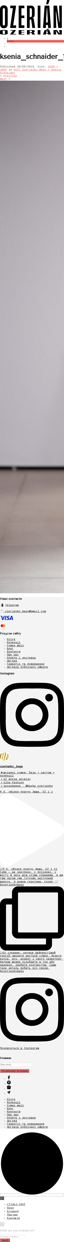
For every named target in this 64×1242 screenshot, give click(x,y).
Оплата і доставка (21, 658)
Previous (10, 76)
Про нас (13, 654)
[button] (7, 38)
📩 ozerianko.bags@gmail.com (23, 611)
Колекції (13, 642)
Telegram (12, 605)
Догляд (12, 661)
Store (11, 639)
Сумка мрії (15, 645)
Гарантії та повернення (25, 664)
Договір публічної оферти (27, 667)
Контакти (13, 651)
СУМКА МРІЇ (16, 1204)
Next (3, 79)
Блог (10, 648)
